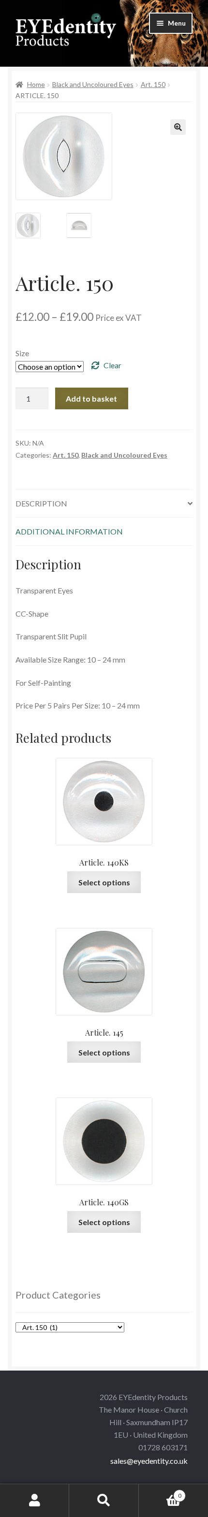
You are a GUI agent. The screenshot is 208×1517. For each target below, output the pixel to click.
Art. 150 (153, 84)
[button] (178, 127)
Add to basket (91, 398)
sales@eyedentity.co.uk (149, 1460)
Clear (112, 365)
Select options (104, 882)
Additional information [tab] (69, 531)
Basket (160, 1492)
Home (36, 84)
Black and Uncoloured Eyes (93, 84)
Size (22, 353)
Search (103, 1500)
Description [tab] (41, 503)
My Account (34, 1500)
